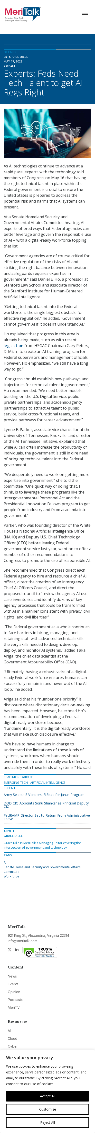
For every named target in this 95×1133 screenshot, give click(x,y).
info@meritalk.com (22, 941)
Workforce (11, 876)
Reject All (47, 1122)
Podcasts (15, 1000)
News (12, 976)
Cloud (12, 1038)
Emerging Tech (16, 782)
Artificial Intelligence (48, 782)
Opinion (14, 992)
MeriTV (14, 1007)
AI (5, 862)
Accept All (47, 1096)
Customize (47, 1109)
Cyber (13, 1046)
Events (13, 984)
